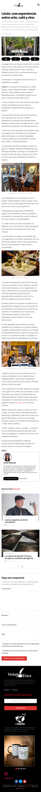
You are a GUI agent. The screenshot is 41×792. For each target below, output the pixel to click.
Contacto (15, 690)
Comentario (7, 589)
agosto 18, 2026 (10, 525)
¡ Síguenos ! (9, 778)
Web (3, 634)
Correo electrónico (9, 625)
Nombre (5, 615)
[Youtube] (24, 781)
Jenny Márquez (9, 463)
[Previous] (18, 566)
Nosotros (7, 690)
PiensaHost (21, 788)
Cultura (8, 517)
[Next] (22, 566)
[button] (16, 769)
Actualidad (9, 553)
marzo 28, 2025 (6, 33)
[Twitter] (20, 781)
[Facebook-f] (16, 781)
